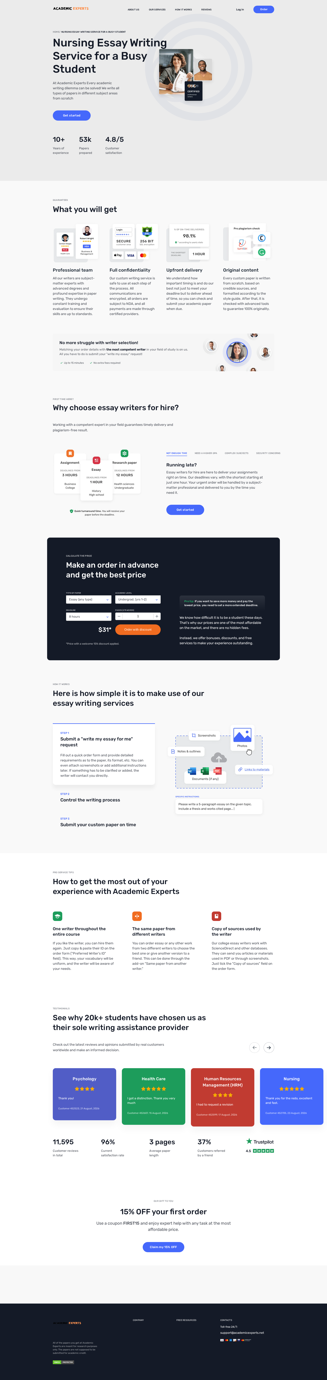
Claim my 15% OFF (163, 1247)
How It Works (183, 9)
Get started (72, 115)
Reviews (206, 9)
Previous (254, 1047)
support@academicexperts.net (242, 1333)
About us (133, 9)
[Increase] (156, 616)
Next (269, 1047)
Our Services (157, 9)
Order (264, 9)
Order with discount (137, 629)
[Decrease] (119, 616)
